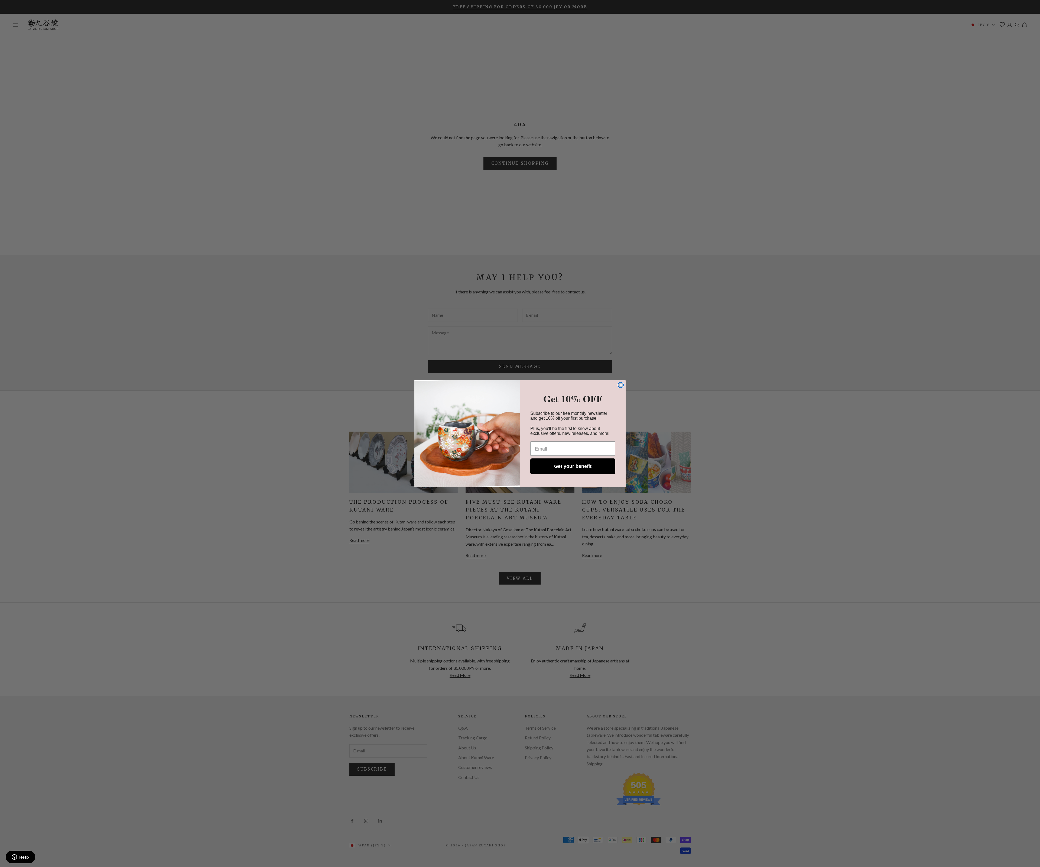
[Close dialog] (620, 385)
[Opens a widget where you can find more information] (20, 857)
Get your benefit (573, 466)
